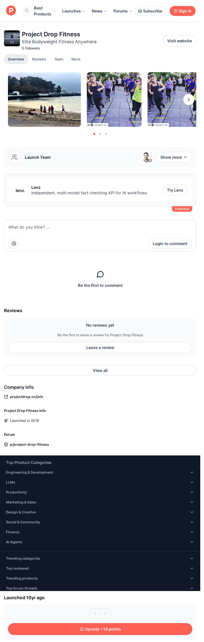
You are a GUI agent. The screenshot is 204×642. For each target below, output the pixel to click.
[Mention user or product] (13, 243)
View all (100, 370)
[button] (75, 58)
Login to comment (170, 243)
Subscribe (152, 10)
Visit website (179, 40)
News (97, 10)
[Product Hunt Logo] (11, 10)
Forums (120, 10)
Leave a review (100, 347)
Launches (71, 10)
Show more (171, 157)
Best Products (42, 10)
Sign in (185, 10)
